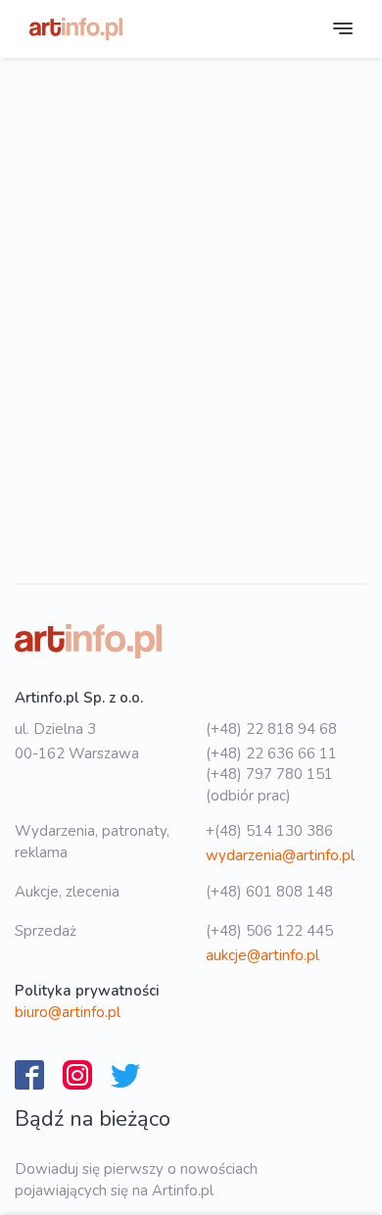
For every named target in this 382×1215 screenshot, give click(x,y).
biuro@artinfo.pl (67, 1012)
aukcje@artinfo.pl (262, 955)
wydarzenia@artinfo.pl (280, 855)
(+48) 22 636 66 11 (271, 753)
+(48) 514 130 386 (269, 831)
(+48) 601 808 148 (269, 891)
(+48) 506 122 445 (269, 931)
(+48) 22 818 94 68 (271, 729)
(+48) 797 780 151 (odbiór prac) (269, 784)
